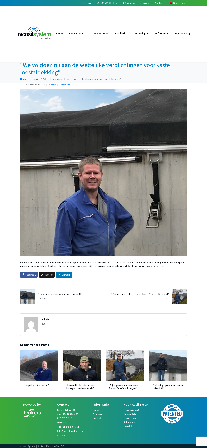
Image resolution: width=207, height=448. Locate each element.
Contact (159, 3)
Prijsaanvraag (182, 33)
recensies (65, 84)
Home (59, 33)
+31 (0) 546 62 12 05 (107, 3)
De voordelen (100, 33)
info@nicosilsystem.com (136, 3)
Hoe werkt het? (78, 33)
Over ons (86, 3)
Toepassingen (140, 33)
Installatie (120, 33)
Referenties (161, 33)
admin (53, 84)
